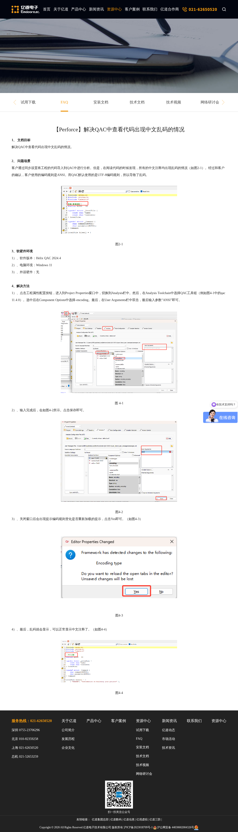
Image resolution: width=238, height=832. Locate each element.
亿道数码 (116, 819)
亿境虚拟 (142, 819)
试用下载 (28, 102)
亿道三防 (155, 819)
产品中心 (78, 9)
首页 (46, 9)
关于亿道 (60, 9)
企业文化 (68, 747)
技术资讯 (168, 747)
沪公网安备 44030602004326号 (175, 827)
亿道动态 (168, 730)
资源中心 (114, 9)
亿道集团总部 (100, 819)
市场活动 (168, 739)
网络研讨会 (210, 102)
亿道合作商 (169, 9)
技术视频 (173, 102)
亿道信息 (129, 819)
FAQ (64, 102)
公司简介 (68, 730)
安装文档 (100, 102)
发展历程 (68, 739)
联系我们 (149, 9)
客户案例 (132, 9)
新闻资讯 (96, 9)
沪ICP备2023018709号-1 (138, 827)
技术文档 (137, 102)
